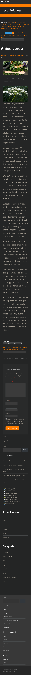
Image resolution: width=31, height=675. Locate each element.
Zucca (4, 520)
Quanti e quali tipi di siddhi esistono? (13, 465)
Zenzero (5, 525)
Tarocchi (16, 22)
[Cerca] (22, 601)
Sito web (8, 413)
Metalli (14, 26)
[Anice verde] (15, 68)
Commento (9, 382)
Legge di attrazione (8, 556)
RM (12, 81)
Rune (7, 28)
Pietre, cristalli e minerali (9, 577)
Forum (9, 347)
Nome (8, 400)
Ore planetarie (19, 33)
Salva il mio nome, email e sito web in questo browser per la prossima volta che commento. (15, 421)
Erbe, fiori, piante (6, 26)
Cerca (4, 446)
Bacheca (19, 35)
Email (8, 407)
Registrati (3, 37)
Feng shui (10, 22)
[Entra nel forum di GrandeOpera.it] (9, 33)
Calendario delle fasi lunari (11, 620)
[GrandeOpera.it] (12, 10)
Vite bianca (6, 537)
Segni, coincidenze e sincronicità (21, 24)
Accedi (25, 35)
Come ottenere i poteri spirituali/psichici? (14, 475)
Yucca (4, 533)
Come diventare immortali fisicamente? (14, 461)
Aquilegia (23, 358)
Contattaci (13, 35)
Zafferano (5, 529)
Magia (9, 24)
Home (2, 33)
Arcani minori (14, 28)
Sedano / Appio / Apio (11, 358)
